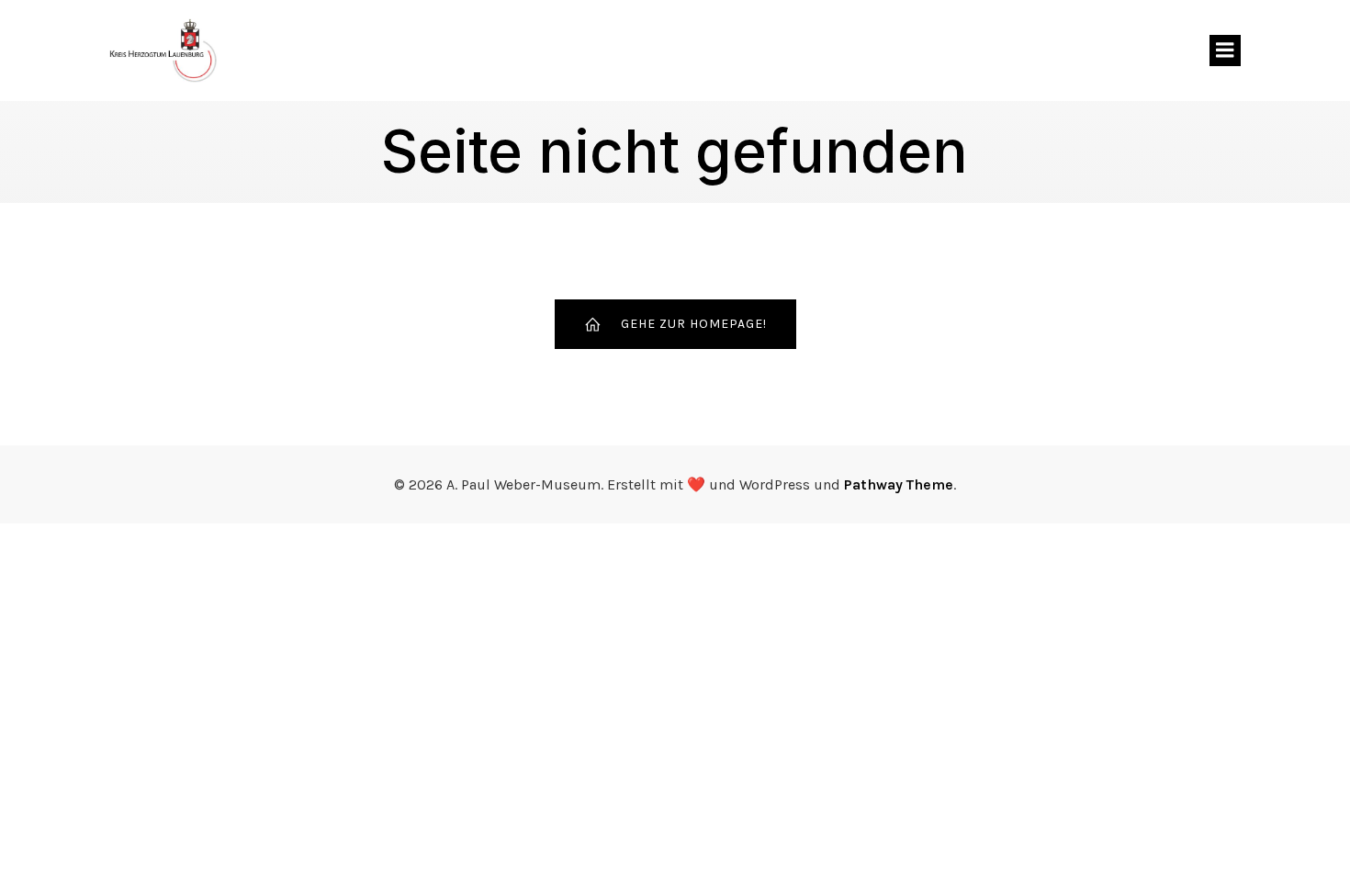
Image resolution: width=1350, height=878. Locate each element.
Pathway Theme (898, 484)
